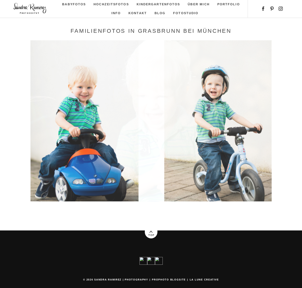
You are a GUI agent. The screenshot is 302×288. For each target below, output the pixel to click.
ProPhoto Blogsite (168, 279)
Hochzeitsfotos (111, 4)
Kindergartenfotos (158, 4)
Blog (160, 13)
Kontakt (137, 13)
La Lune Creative (204, 279)
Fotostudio (185, 13)
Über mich (198, 4)
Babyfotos (74, 4)
